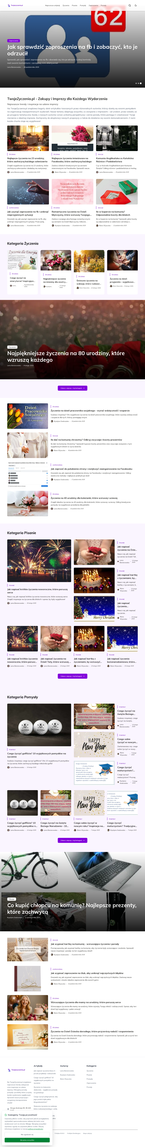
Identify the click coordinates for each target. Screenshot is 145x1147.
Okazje (100, 154)
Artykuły (38, 1066)
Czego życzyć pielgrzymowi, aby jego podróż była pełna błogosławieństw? (46, 1099)
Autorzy (64, 1066)
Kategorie (91, 1066)
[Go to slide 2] (138, 83)
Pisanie (74, 5)
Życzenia (66, 5)
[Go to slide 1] (136, 83)
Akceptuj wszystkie (27, 1140)
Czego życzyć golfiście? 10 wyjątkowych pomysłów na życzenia (44, 1080)
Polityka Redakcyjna (73, 1133)
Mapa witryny (87, 1133)
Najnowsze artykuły (52, 5)
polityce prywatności (35, 1129)
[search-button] (129, 5)
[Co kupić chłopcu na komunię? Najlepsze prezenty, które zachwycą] (72, 891)
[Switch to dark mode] (136, 5)
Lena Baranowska (14, 67)
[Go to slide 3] (141, 83)
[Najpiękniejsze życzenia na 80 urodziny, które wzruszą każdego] (72, 339)
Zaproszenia (93, 5)
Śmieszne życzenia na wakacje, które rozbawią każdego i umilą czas (45, 1109)
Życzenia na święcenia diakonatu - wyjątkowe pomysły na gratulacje (45, 1090)
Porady (103, 5)
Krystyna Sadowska (14, 917)
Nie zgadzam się (27, 1135)
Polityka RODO (59, 1133)
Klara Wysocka (65, 1079)
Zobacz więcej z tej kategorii (71, 388)
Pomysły (83, 5)
